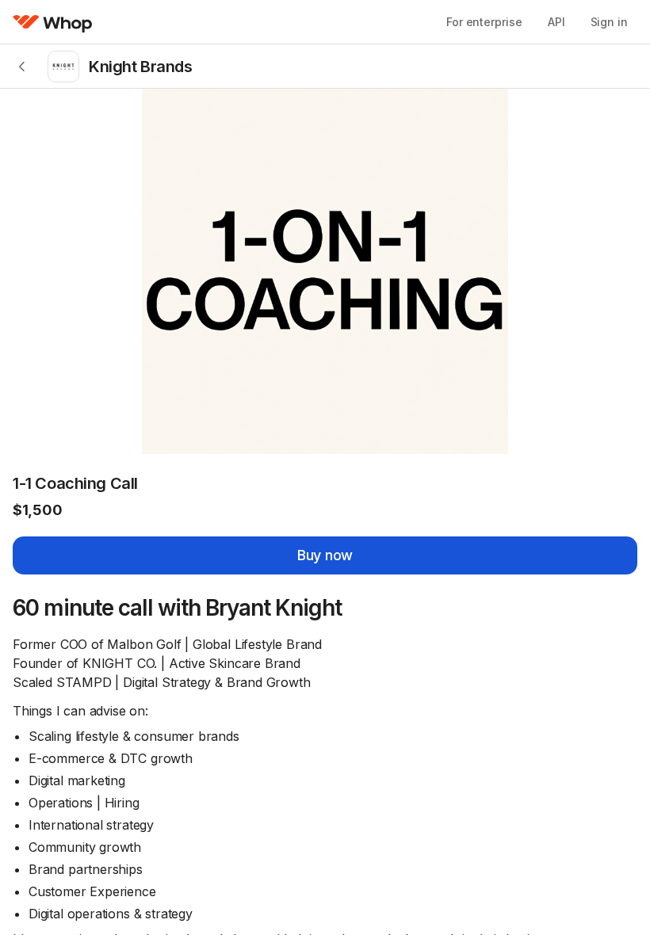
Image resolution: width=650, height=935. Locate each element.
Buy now (325, 555)
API (556, 22)
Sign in (609, 22)
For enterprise (484, 22)
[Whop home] (52, 22)
